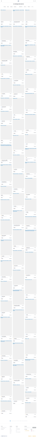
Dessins (8, 6)
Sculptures (15, 6)
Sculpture (10, 123)
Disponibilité (20, 6)
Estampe (10, 109)
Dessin (10, 217)
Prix (32, 6)
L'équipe (17, 427)
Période (28, 6)
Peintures (5, 6)
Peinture (10, 76)
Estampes (11, 6)
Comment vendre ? (18, 428)
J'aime (10, 60)
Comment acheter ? (18, 429)
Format (25, 6)
